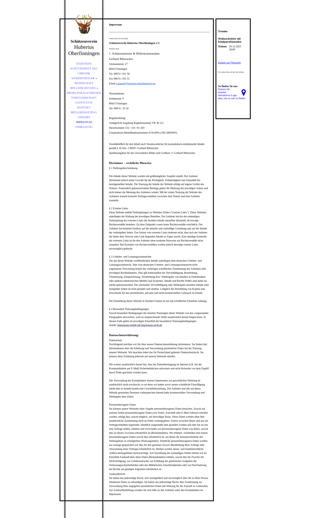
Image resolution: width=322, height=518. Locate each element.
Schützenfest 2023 (83, 68)
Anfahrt (83, 117)
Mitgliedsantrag (84, 112)
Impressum (84, 122)
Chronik (84, 73)
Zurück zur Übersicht (229, 62)
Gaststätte (84, 102)
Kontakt (84, 107)
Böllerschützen (83, 88)
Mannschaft (83, 83)
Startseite (84, 63)
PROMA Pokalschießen (84, 92)
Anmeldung (84, 127)
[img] (83, 23)
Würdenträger (83, 78)
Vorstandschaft (84, 97)
